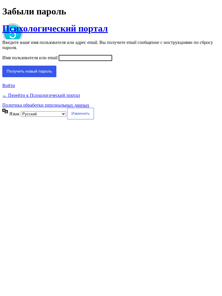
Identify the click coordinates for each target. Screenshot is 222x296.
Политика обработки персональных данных (45, 105)
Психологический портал (55, 28)
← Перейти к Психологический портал (41, 95)
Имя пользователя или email (30, 57)
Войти (8, 85)
